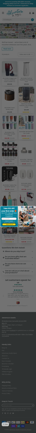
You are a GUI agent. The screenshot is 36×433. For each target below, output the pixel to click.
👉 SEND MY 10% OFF (9, 224)
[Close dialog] (35, 207)
